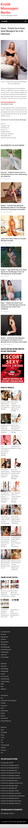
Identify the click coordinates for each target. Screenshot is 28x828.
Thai (2, 742)
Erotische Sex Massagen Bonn (9, 770)
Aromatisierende (5, 632)
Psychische (4, 705)
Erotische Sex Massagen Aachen (10, 765)
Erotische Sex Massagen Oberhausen (11, 801)
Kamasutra (4, 663)
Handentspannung (6, 649)
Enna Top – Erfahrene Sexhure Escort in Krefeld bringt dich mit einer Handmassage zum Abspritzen (14, 174)
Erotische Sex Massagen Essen (9, 780)
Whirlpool (3, 750)
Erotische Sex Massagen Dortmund (10, 773)
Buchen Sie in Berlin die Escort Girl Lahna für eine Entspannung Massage (16, 428)
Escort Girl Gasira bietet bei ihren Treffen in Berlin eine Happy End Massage (5, 405)
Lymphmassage (5, 681)
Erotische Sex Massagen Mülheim (10, 798)
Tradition (3, 747)
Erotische (3, 639)
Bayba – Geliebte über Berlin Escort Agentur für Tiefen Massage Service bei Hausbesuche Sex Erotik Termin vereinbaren (13, 306)
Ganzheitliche (4, 642)
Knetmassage (4, 668)
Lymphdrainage (5, 679)
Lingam (3, 673)
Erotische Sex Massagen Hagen (9, 785)
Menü (5, 21)
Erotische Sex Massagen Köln (9, 788)
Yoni (2, 752)
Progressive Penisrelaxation (8, 700)
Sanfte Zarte (4, 718)
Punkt (2, 708)
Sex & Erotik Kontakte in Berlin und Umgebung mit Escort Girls (5, 613)
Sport (2, 730)
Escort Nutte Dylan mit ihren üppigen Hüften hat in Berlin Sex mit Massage (15, 519)
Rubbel (3, 713)
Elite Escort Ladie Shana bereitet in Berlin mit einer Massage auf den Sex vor (5, 564)
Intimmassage (4, 657)
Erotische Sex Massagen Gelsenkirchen (12, 783)
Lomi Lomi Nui (5, 676)
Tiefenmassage (5, 745)
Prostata (3, 703)
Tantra (2, 737)
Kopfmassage (4, 671)
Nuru (2, 686)
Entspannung (4, 637)
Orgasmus (3, 689)
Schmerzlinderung (6, 721)
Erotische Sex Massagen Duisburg (10, 775)
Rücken (3, 716)
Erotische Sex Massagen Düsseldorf (11, 778)
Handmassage (5, 652)
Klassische (4, 666)
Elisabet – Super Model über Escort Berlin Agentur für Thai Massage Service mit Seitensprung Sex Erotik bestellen (14, 272)
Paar (2, 698)
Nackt (2, 684)
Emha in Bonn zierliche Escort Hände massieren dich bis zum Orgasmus (5, 473)
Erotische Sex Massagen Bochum (10, 768)
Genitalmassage (5, 647)
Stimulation (4, 732)
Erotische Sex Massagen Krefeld (10, 790)
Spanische (4, 727)
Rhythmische (4, 710)
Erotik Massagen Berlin (9, 8)
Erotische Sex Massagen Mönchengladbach (13, 796)
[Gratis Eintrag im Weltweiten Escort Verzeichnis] (12, 368)
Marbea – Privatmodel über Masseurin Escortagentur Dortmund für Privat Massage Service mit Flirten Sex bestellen (14, 340)
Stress (2, 735)
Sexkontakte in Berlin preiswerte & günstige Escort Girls (14, 613)
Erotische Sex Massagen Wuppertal (10, 803)
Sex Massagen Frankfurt (7, 813)
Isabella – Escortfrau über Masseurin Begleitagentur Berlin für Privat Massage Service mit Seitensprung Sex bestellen (13, 207)
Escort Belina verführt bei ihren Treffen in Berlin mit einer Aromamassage (6, 519)
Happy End (4, 654)
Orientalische (4, 695)
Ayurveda (3, 634)
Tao (2, 740)
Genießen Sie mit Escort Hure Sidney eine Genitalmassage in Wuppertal (6, 428)
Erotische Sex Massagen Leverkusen (11, 793)
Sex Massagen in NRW (7, 762)
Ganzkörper (4, 644)
